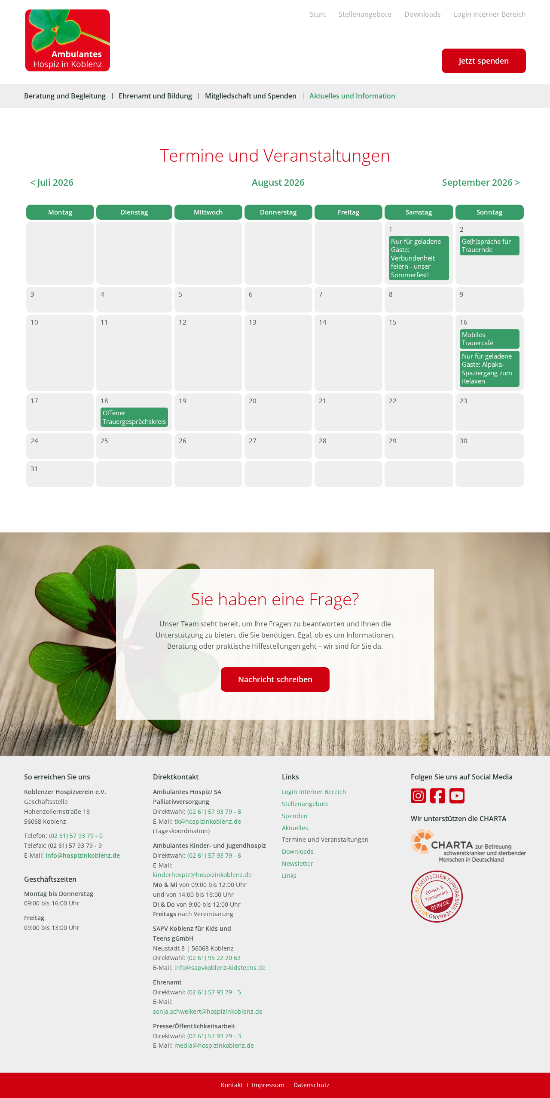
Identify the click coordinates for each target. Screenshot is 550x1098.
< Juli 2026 (51, 182)
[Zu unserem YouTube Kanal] (456, 795)
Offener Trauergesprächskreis (134, 417)
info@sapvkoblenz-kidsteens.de (220, 967)
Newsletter (297, 863)
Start (318, 14)
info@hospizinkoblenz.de (83, 855)
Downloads (422, 14)
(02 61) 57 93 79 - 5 (214, 992)
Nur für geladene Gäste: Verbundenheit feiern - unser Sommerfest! (416, 258)
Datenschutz (311, 1085)
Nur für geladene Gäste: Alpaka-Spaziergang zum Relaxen (487, 369)
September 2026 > (481, 182)
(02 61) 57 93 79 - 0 (76, 835)
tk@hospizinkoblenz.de (207, 821)
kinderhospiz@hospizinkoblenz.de (202, 875)
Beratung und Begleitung (65, 96)
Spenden (295, 816)
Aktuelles (295, 828)
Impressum (268, 1085)
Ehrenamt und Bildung (155, 96)
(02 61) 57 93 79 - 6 (214, 855)
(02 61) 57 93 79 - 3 (214, 1036)
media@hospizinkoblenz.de (214, 1045)
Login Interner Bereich (490, 14)
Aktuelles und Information (352, 96)
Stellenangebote (365, 14)
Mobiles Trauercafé (477, 338)
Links (289, 875)
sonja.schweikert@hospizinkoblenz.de (208, 1011)
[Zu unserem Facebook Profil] (437, 795)
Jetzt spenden (484, 60)
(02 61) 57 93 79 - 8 (214, 811)
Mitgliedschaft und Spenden (250, 96)
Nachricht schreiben (275, 679)
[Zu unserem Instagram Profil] (418, 795)
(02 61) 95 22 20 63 (214, 958)
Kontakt (232, 1085)
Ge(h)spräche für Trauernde (486, 245)
